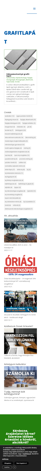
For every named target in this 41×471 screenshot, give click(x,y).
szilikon (22, 162)
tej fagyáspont (10, 177)
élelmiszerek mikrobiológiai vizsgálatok (18, 209)
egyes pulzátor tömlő (24, 116)
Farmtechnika (10, 78)
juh (29, 127)
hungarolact (10, 127)
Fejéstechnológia (21, 78)
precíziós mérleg (25, 159)
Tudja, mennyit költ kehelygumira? (14, 392)
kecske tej (9, 130)
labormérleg (30, 137)
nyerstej (8, 155)
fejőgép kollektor (29, 123)
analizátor (9, 116)
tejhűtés (8, 187)
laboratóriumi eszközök (14, 137)
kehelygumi (20, 130)
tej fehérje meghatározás (14, 180)
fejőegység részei (11, 120)
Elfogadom (7, 463)
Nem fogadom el (22, 463)
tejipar (17, 187)
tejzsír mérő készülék (12, 198)
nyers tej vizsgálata (21, 155)
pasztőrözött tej (11, 159)
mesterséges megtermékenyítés (16, 141)
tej (28, 170)
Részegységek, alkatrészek (24, 80)
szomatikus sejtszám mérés (15, 166)
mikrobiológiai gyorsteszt (14, 145)
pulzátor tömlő (11, 162)
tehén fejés (10, 170)
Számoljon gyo (9, 397)
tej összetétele (29, 202)
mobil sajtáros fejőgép (13, 148)
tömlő (8, 205)
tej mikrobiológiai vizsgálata (15, 191)
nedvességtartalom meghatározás (17, 152)
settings (5, 459)
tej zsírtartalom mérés (13, 202)
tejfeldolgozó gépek (25, 184)
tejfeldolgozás (10, 184)
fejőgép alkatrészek (28, 120)
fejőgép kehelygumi (12, 123)
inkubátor (21, 127)
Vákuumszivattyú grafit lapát (17, 75)
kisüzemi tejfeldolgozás (13, 134)
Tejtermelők (10, 82)
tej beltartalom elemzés (14, 173)
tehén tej (21, 170)
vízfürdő (16, 205)
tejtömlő (31, 191)
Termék (17, 82)
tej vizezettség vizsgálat (13, 195)
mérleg (27, 148)
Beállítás (7, 467)
